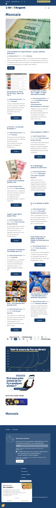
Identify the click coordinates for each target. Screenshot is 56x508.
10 (42, 337)
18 (7, 339)
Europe (9, 224)
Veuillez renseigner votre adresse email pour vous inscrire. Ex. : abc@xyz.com (30, 449)
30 (31, 339)
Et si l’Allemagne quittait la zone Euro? (39, 166)
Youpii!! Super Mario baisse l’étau (14, 215)
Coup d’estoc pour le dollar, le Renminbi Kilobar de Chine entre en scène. (40, 239)
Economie (21, 222)
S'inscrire (19, 461)
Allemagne (41, 173)
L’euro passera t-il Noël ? (40, 132)
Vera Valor (46, 106)
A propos (23, 468)
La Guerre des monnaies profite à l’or (15, 181)
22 (23, 339)
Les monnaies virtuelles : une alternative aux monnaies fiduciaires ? (39, 295)
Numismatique (35, 106)
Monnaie (29, 56)
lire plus (11, 68)
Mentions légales (25, 474)
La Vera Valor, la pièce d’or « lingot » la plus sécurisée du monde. (38, 92)
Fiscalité (33, 213)
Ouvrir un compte (44, 1)
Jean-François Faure (15, 99)
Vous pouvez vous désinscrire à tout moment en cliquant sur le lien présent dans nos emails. (31, 458)
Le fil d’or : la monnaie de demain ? (15, 128)
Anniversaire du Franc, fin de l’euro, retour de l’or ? (15, 93)
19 (11, 339)
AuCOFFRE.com (15, 1)
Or (41, 106)
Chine (17, 188)
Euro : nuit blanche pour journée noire (16, 304)
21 (19, 339)
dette (36, 175)
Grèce (38, 213)
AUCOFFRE (38, 100)
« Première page (27, 337)
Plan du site (24, 471)
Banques (38, 303)
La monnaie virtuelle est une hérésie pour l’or (16, 250)
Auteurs (8, 1)
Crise (16, 222)
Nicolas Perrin (13, 56)
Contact (23, 477)
